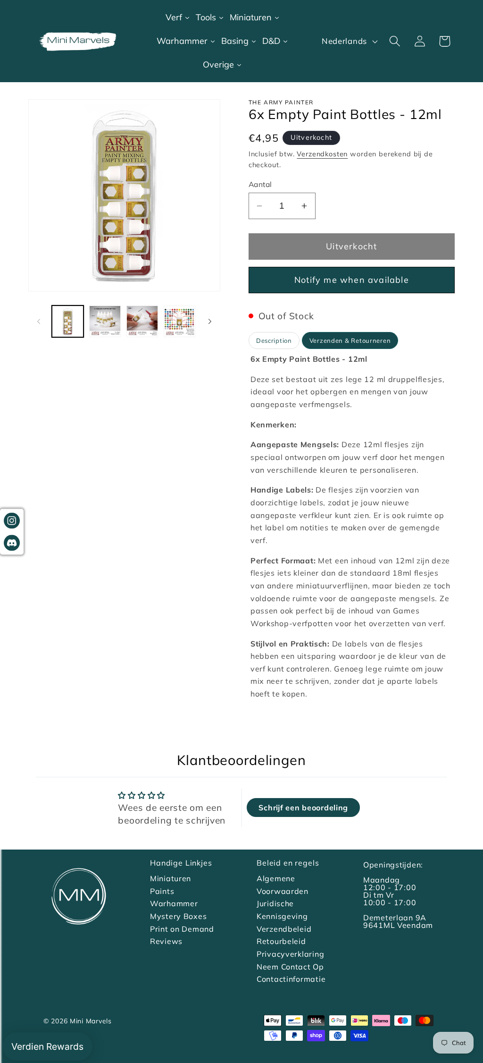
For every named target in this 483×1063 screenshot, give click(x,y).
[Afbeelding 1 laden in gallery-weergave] (67, 321)
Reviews (166, 941)
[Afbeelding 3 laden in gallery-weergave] (142, 321)
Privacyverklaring (290, 954)
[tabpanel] (352, 526)
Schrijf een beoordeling (303, 807)
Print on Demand (182, 929)
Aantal (260, 184)
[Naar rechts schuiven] (210, 321)
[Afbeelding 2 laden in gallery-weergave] (105, 321)
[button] (394, 41)
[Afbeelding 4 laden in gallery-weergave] (179, 321)
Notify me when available (351, 279)
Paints (162, 891)
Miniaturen (170, 878)
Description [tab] (274, 340)
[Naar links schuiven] (38, 321)
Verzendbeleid (284, 929)
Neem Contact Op (290, 966)
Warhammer (174, 903)
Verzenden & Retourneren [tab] (350, 340)
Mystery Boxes (178, 916)
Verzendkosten (322, 154)
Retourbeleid (281, 941)
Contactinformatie (291, 979)
